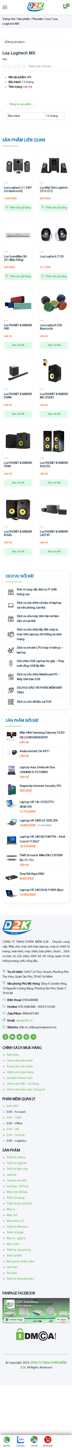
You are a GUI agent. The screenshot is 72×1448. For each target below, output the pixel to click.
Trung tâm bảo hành (19, 1066)
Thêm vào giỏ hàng (20, 207)
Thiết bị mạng (15, 1198)
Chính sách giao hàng (20, 1072)
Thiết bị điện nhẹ (17, 1169)
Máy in (10, 1209)
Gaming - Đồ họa (17, 1186)
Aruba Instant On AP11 (35, 751)
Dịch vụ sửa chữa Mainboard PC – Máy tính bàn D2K (38, 677)
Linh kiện (12, 1267)
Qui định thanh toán (19, 1078)
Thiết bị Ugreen (16, 1163)
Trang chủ (8, 19)
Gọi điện (6, 1446)
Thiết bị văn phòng (18, 1250)
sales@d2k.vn (24, 1020)
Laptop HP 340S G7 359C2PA (39, 820)
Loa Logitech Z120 (52, 256)
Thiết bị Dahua (15, 1157)
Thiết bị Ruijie (15, 1232)
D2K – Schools (15, 1135)
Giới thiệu (12, 1055)
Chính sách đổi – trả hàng (22, 1084)
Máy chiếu (13, 1244)
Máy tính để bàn (17, 1192)
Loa (47, 19)
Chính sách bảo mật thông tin (25, 1089)
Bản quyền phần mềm (20, 1261)
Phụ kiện (37, 19)
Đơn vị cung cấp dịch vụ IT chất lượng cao (37, 592)
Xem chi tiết (18, 345)
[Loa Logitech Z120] (54, 235)
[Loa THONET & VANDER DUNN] (18, 373)
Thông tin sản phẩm (20, 104)
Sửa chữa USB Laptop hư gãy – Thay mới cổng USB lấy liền (40, 664)
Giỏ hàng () (48, 1446)
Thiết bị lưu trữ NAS (19, 1203)
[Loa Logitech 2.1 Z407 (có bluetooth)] (18, 166)
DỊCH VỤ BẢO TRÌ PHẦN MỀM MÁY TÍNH (39, 690)
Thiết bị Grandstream (20, 1279)
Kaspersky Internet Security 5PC (41, 786)
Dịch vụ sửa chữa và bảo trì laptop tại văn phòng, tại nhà (39, 605)
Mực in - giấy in (16, 1238)
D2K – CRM (13, 1117)
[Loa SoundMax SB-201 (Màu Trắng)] (18, 235)
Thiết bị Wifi (14, 1255)
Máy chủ (11, 1215)
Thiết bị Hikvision (17, 1226)
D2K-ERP (12, 1106)
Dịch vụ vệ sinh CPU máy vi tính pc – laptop (40, 650)
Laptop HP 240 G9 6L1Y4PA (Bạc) (41, 890)
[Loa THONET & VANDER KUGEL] (18, 510)
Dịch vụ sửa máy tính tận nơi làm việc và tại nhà (38, 619)
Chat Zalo (21, 1446)
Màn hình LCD (15, 1221)
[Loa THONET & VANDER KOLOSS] (54, 441)
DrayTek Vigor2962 (32, 874)
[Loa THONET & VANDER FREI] (18, 304)
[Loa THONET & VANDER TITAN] (18, 441)
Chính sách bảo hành (19, 1060)
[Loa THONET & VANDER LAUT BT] (54, 510)
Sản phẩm (23, 19)
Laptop (11, 1174)
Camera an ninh (16, 1180)
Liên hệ (34, 1446)
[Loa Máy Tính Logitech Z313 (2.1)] (54, 166)
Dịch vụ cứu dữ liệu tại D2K (34, 701)
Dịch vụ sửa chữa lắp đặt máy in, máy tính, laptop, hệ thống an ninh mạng (39, 634)
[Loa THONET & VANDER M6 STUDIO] (54, 373)
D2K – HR (12, 1129)
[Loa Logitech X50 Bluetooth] (54, 304)
